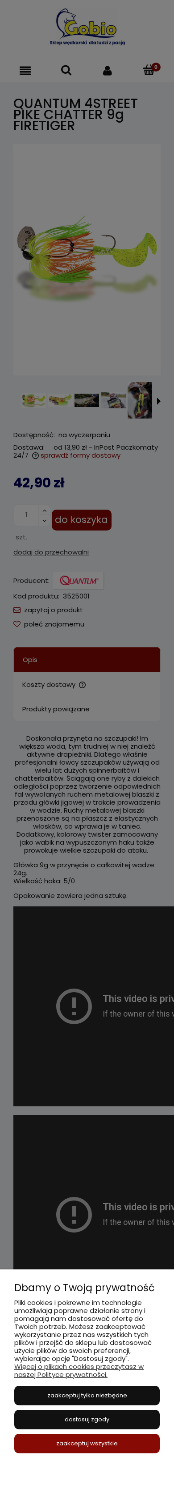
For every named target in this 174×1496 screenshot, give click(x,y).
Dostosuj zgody (87, 1419)
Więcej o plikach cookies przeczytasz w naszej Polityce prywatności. (79, 1370)
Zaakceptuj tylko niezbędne (87, 1395)
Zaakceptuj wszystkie (87, 1443)
